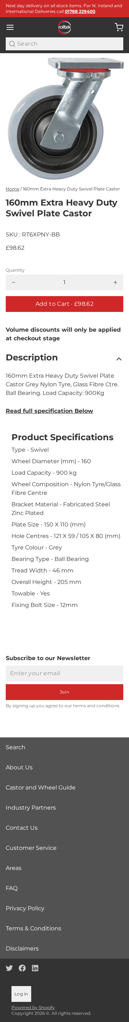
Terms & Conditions (33, 928)
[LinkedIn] (35, 968)
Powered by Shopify (33, 1007)
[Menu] (13, 27)
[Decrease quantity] (14, 282)
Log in (21, 993)
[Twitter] (9, 968)
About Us (19, 767)
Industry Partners (31, 807)
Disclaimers (22, 948)
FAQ (12, 888)
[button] (64, 304)
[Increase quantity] (115, 282)
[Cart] (116, 27)
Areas (14, 868)
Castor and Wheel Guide (41, 787)
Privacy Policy (25, 908)
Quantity (15, 270)
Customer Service (31, 847)
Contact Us (22, 827)
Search (15, 747)
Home (12, 189)
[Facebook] (22, 968)
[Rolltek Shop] (64, 27)
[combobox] (64, 43)
